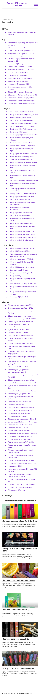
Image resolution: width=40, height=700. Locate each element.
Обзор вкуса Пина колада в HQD (22, 197)
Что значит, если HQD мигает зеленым (24, 181)
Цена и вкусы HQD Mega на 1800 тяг (23, 284)
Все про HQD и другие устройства (17, 4)
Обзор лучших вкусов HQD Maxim (22, 259)
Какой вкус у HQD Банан (18, 132)
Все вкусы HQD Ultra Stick (19, 297)
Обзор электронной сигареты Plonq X (22, 419)
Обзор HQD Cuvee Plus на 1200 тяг (22, 248)
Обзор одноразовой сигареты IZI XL (21, 460)
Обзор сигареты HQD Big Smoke (21, 273)
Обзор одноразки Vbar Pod (18, 333)
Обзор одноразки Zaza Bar (18, 428)
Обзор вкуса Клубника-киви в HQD (21, 101)
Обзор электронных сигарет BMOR (20, 305)
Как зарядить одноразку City (19, 394)
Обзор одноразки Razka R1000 (19, 402)
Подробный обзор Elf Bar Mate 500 (21, 408)
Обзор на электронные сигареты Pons (22, 463)
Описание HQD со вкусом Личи (21, 143)
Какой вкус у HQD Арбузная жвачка (23, 129)
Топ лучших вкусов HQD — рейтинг (22, 126)
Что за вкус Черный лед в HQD (21, 199)
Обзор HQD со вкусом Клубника (20, 92)
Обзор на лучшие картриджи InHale (21, 380)
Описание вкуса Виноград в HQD (21, 157)
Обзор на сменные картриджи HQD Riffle (19, 549)
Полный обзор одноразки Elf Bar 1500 (22, 383)
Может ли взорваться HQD (18, 81)
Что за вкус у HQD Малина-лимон (22, 112)
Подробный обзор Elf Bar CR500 (20, 410)
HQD (4, 40)
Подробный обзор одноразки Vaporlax (22, 391)
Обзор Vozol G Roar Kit (16, 490)
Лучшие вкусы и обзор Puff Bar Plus (21, 442)
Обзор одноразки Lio (16, 405)
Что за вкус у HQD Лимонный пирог (23, 120)
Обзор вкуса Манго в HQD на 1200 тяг (23, 162)
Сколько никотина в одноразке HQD (21, 51)
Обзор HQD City (15, 276)
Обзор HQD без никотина (17, 75)
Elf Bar (5, 29)
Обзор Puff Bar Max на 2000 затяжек (21, 367)
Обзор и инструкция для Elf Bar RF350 (22, 319)
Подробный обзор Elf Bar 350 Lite (20, 336)
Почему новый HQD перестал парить (23, 194)
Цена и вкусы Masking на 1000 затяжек (22, 422)
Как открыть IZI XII (15, 466)
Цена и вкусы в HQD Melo (19, 270)
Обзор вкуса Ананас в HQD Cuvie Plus (23, 154)
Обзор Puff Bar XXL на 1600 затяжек (21, 484)
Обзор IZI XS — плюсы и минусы (20, 487)
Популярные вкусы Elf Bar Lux (19, 413)
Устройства (9, 245)
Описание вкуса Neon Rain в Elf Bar (20, 308)
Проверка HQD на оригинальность (20, 64)
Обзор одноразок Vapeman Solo (20, 425)
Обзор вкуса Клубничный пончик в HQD (22, 95)
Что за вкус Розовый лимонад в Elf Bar (22, 433)
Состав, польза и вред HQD (18, 73)
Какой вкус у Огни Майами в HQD (22, 159)
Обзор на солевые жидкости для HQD (24, 115)
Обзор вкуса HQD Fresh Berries (21, 213)
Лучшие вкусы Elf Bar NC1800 (18, 330)
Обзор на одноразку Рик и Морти (20, 316)
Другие (5, 302)
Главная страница (7, 19)
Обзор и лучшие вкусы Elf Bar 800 (20, 322)
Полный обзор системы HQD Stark (22, 146)
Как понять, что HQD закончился (20, 78)
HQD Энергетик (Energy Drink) (20, 118)
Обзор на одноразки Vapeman (19, 48)
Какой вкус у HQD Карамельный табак (24, 135)
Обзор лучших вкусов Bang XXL (19, 439)
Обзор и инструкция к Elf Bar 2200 (20, 436)
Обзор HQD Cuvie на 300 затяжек (22, 267)
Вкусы (7, 109)
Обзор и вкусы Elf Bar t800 (17, 416)
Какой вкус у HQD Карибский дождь (23, 123)
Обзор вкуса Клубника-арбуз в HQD (21, 98)
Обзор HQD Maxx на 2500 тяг (20, 251)
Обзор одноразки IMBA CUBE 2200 (20, 344)
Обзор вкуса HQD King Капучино (21, 240)
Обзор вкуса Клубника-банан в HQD (21, 104)
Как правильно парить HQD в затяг (21, 70)
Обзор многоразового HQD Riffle (20, 67)
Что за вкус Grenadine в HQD (18, 84)
